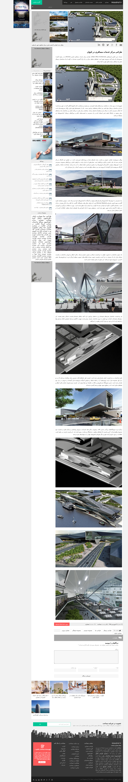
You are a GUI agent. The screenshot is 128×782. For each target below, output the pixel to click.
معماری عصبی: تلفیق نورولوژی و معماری (38, 88)
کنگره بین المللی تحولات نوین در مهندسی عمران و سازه (41, 184)
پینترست (63, 758)
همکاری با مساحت (74, 763)
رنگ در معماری (41, 252)
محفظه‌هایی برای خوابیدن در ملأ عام (38, 93)
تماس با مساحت (74, 767)
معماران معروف (37, 242)
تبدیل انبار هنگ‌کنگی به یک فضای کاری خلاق (37, 134)
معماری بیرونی (65, 630)
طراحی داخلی (99, 2)
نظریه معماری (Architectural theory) (39, 107)
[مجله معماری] (116, 2)
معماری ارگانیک (42, 233)
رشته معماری (36, 249)
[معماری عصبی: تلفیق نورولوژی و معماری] (47, 89)
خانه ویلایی (42, 227)
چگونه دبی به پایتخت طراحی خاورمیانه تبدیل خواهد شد (37, 101)
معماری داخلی (37, 216)
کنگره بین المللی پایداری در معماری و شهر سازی (40, 189)
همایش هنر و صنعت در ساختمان (41, 193)
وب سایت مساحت (74, 743)
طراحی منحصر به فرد (38, 247)
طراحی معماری (45, 236)
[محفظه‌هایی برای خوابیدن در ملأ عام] (47, 95)
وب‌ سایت (73, 667)
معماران (49, 250)
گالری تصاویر (36, 2)
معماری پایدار (42, 254)
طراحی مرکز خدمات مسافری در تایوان (104, 52)
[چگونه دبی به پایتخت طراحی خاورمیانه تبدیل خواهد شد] (47, 102)
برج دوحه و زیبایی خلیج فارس (40, 715)
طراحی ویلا (45, 234)
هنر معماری (36, 243)
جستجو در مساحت (74, 765)
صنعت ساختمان (89, 2)
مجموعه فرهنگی (76, 630)
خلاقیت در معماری (38, 226)
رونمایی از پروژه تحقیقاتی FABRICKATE (43, 203)
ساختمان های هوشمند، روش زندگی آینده (40, 175)
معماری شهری (36, 234)
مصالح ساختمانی (37, 222)
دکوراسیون (47, 222)
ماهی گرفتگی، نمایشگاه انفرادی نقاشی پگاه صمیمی (41, 165)
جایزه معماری (36, 257)
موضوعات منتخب (42, 213)
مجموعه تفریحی (88, 630)
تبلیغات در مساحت (74, 760)
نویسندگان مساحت (74, 758)
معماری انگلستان (41, 256)
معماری (107, 2)
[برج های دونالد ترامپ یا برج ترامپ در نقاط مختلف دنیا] (47, 82)
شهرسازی (48, 245)
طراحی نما (98, 630)
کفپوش (49, 227)
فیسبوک (63, 748)
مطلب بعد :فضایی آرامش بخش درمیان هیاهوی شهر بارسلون (47, 45)
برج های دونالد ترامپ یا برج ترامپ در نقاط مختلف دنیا (38, 81)
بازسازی (43, 229)
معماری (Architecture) (39, 126)
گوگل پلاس (62, 751)
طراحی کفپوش (41, 250)
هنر (71, 2)
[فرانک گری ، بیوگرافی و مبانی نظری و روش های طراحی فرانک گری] (47, 121)
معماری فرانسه (47, 259)
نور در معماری (47, 231)
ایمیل (95, 667)
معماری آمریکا (46, 224)
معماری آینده (44, 257)
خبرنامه (63, 765)
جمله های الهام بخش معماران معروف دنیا (37, 74)
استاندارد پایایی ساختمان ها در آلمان (42, 170)
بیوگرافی (90, 755)
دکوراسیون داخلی (44, 218)
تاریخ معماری (47, 249)
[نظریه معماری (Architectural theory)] (47, 108)
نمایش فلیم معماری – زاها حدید (41, 207)
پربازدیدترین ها (47, 70)
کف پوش (42, 240)
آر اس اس (62, 762)
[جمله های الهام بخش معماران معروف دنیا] (47, 76)
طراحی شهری (89, 767)
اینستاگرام (62, 755)
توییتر (63, 753)
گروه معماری (89, 748)
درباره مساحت (75, 746)
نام (117, 667)
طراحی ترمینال (107, 630)
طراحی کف (35, 229)
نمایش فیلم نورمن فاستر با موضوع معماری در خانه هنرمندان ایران (41, 179)
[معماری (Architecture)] (47, 128)
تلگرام (63, 760)
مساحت (99, 624)
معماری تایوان (118, 633)
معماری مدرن (38, 220)
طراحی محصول (78, 2)
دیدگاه (116, 649)
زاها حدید (39, 231)
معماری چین (41, 245)
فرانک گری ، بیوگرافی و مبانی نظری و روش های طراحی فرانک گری (38, 121)
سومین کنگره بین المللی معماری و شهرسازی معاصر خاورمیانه (41, 198)
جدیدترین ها (36, 70)
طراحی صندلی (39, 259)
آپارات (63, 746)
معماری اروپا (46, 243)
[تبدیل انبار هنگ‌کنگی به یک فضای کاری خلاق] (47, 135)
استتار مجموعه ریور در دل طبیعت (59, 39)
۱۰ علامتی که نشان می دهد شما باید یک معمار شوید (37, 114)
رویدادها (65, 2)
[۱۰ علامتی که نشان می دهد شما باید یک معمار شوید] (47, 115)
